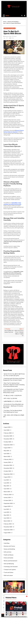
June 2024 (6, 483)
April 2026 (6, 430)
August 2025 (7, 447)
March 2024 (7, 491)
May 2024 (6, 485)
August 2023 (7, 506)
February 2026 (8, 433)
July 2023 (6, 509)
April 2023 (6, 518)
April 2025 (6, 453)
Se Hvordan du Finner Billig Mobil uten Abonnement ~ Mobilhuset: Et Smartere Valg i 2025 (13, 406)
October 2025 (7, 442)
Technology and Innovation (11, 566)
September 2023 (8, 503)
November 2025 (8, 439)
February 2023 (8, 524)
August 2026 (7, 427)
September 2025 (8, 444)
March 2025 (7, 456)
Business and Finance (9, 546)
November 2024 (8, 468)
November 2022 (8, 526)
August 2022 (7, 532)
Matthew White (8, 36)
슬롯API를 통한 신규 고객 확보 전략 (12, 401)
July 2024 (6, 480)
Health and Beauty (8, 555)
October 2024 (7, 471)
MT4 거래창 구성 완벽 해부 (10, 398)
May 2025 (6, 450)
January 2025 (7, 462)
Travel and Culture (8, 572)
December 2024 (8, 465)
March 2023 (7, 521)
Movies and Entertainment (10, 560)
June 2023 (6, 512)
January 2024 (7, 497)
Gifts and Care (7, 552)
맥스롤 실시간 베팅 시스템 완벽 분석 (13, 395)
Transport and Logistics (10, 569)
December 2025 (8, 436)
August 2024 (7, 477)
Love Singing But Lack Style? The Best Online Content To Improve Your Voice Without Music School (13, 391)
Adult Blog (6, 543)
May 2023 (6, 515)
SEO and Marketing (9, 563)
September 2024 (8, 474)
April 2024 (6, 488)
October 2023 (7, 500)
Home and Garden (8, 557)
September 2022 (8, 529)
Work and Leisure (8, 575)
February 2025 (8, 459)
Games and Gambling (9, 28)
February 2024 (8, 494)
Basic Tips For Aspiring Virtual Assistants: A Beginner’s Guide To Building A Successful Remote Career (14, 384)
